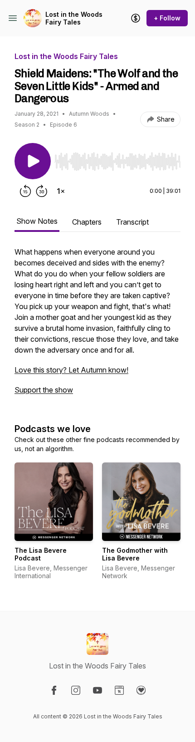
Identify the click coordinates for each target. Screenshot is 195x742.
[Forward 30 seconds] (41, 191)
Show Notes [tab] (37, 221)
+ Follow (167, 18)
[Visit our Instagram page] (75, 690)
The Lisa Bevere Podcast (41, 554)
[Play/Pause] (33, 161)
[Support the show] (135, 18)
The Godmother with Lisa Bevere (135, 554)
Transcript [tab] (132, 221)
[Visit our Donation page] (141, 690)
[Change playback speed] (61, 191)
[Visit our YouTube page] (97, 690)
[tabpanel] (97, 325)
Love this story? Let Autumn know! (71, 369)
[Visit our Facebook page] (53, 690)
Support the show (44, 389)
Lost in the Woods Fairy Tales (73, 18)
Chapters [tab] (87, 221)
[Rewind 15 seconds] (25, 191)
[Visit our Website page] (119, 690)
